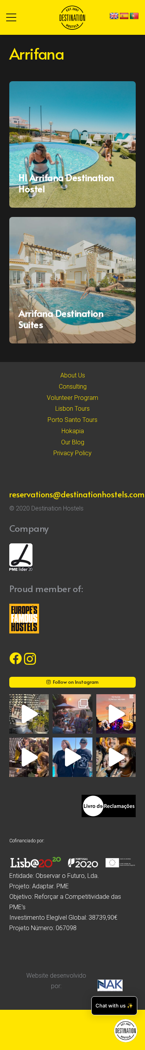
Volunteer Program (72, 397)
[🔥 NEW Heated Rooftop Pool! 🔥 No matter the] (29, 714)
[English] (114, 16)
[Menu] (11, 17)
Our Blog (72, 442)
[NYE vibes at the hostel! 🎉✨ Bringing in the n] (116, 757)
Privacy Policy (72, 453)
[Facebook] (15, 658)
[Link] (72, 17)
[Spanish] (124, 16)
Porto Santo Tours (72, 419)
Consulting (73, 386)
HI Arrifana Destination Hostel (66, 183)
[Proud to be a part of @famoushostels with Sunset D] (72, 757)
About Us (72, 375)
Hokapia (72, 431)
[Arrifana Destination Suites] (72, 280)
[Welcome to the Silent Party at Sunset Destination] (116, 714)
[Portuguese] (134, 16)
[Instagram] (30, 659)
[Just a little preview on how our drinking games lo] (29, 757)
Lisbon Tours (72, 408)
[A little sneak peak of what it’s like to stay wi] (72, 714)
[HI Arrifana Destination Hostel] (72, 144)
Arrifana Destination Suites (61, 319)
